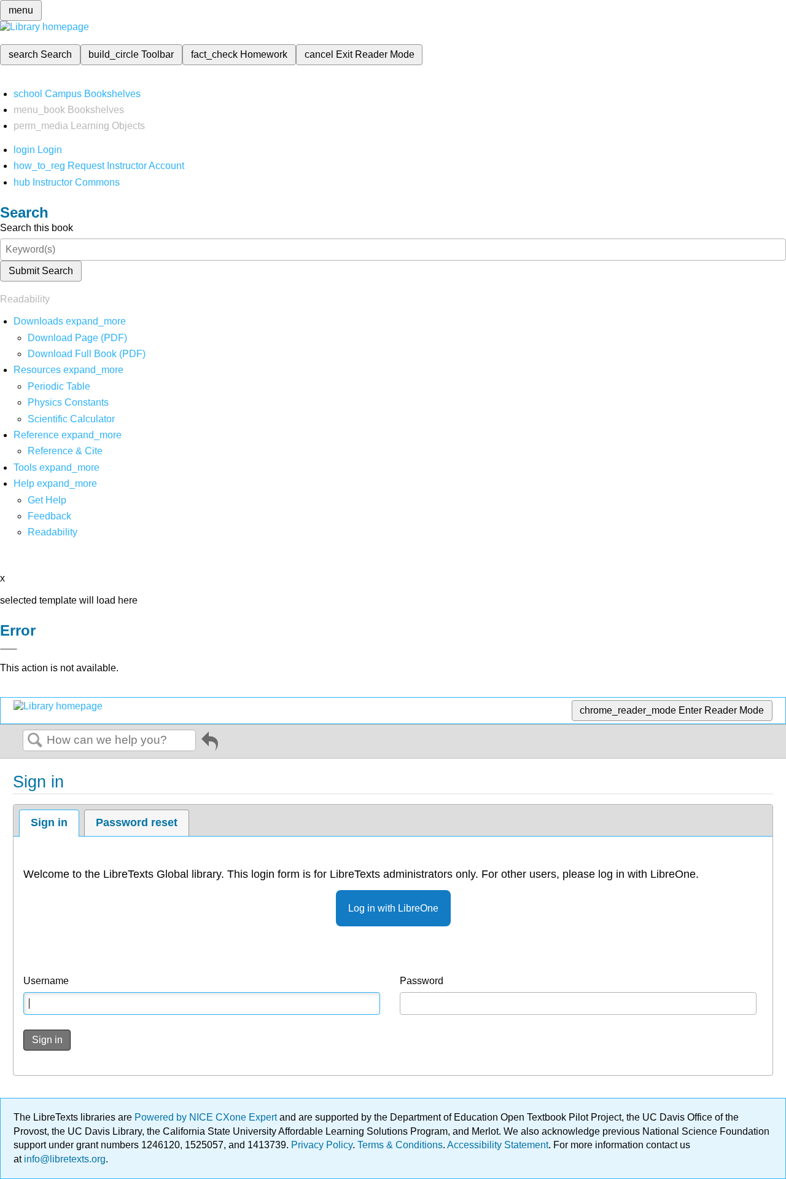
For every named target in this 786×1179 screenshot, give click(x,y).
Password (421, 981)
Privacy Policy (321, 1145)
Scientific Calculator (71, 419)
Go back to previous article (209, 744)
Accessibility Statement (497, 1145)
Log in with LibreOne (393, 908)
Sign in (49, 822)
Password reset (136, 822)
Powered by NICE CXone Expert (206, 1117)
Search (35, 740)
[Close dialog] (8, 649)
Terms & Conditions (400, 1145)
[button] (49, 516)
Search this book (36, 228)
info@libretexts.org (63, 1159)
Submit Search (41, 271)
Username (46, 981)
